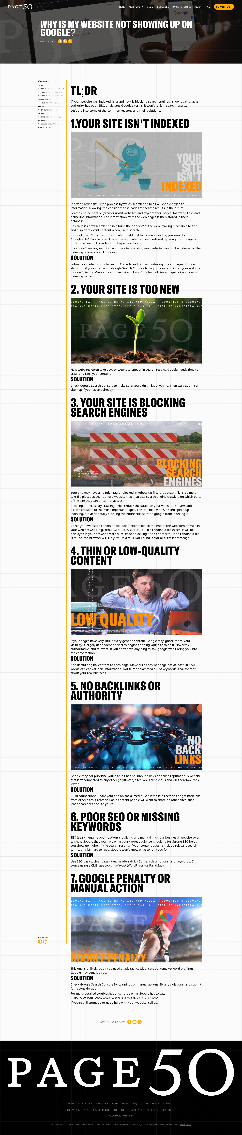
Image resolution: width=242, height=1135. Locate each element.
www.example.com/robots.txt (125, 530)
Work (198, 6)
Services (163, 6)
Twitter (128, 1115)
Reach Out (224, 6)
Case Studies (182, 6)
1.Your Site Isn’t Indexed (51, 89)
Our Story (136, 6)
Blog (150, 6)
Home (122, 6)
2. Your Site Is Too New (50, 92)
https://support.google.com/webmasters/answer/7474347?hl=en (114, 997)
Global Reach (150, 1103)
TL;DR (40, 85)
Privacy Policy (185, 1124)
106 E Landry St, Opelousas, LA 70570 (148, 1110)
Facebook (115, 1115)
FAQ (207, 6)
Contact (168, 1103)
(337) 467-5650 (77, 1110)
